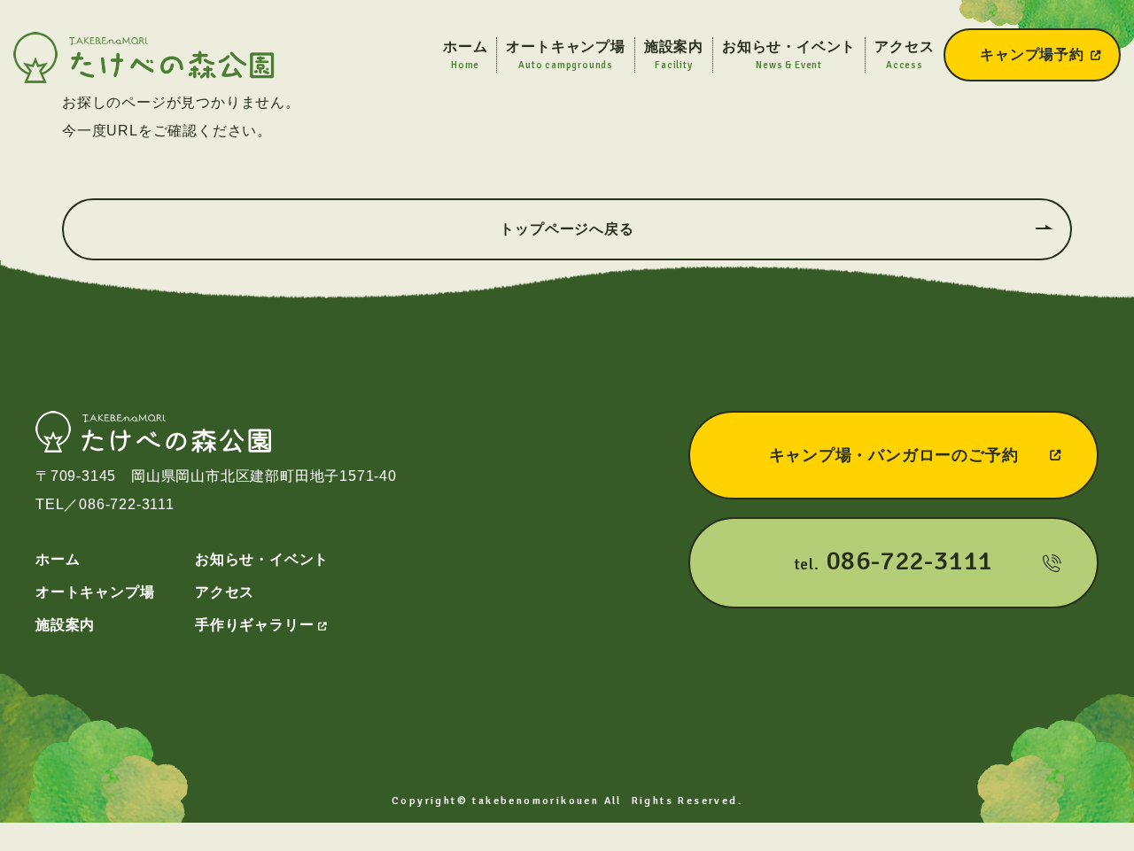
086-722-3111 (127, 504)
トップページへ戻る (566, 228)
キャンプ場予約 (1032, 54)
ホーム (57, 559)
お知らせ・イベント (262, 559)
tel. (894, 561)
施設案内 (65, 624)
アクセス (224, 592)
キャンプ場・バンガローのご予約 (894, 455)
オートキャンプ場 (94, 592)
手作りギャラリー (254, 624)
